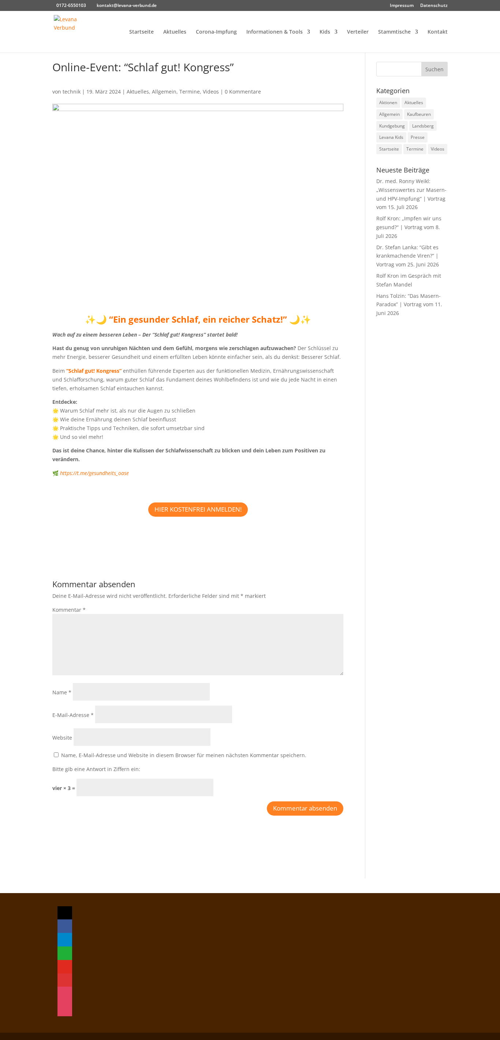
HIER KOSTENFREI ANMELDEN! (198, 509)
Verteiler (358, 32)
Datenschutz (434, 5)
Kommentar (69, 609)
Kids (325, 32)
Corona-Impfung (216, 32)
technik (72, 91)
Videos (211, 91)
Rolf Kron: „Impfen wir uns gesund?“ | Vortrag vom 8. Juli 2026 (408, 227)
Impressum (402, 5)
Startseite (141, 32)
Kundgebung (392, 126)
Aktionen (388, 102)
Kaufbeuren (419, 114)
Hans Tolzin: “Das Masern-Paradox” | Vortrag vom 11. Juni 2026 (409, 304)
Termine (189, 91)
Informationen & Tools (274, 32)
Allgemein (164, 91)
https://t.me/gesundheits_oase (94, 473)
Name (61, 692)
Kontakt (438, 32)
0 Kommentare (243, 91)
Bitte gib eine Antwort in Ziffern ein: (96, 769)
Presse (418, 137)
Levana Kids (391, 137)
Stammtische (394, 32)
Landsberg (423, 126)
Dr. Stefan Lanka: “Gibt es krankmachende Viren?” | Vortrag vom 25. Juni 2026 (407, 256)
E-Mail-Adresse (73, 714)
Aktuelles (174, 32)
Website (62, 737)
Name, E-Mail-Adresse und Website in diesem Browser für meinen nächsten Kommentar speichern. (183, 755)
